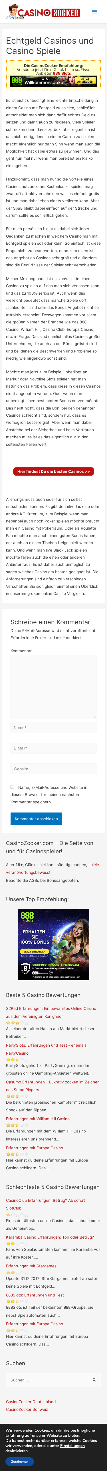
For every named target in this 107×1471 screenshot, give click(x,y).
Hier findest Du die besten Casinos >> (53, 471)
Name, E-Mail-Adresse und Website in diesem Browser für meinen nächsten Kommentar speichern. (49, 794)
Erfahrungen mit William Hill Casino (38, 1119)
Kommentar (21, 651)
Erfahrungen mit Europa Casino (34, 1148)
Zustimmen (19, 1461)
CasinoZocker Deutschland (31, 1401)
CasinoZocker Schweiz (27, 1409)
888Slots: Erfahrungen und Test (35, 1295)
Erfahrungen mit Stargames (31, 1266)
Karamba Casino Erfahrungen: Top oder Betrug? (50, 1237)
